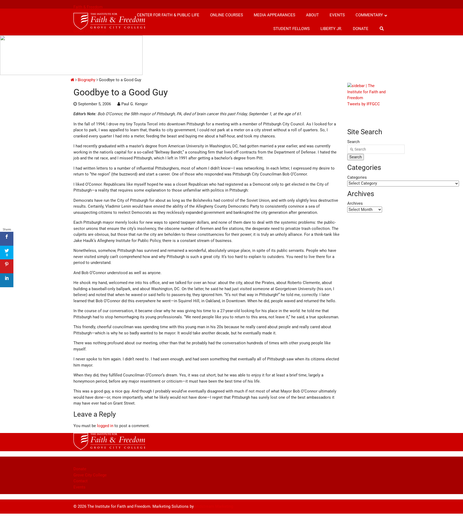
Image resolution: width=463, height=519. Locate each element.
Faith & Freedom (88, 7)
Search (353, 141)
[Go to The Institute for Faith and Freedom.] (72, 79)
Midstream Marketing (214, 506)
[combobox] (376, 149)
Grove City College (90, 475)
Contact (80, 481)
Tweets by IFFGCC (363, 104)
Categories (357, 177)
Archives (355, 203)
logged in (105, 425)
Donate (79, 468)
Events (79, 487)
